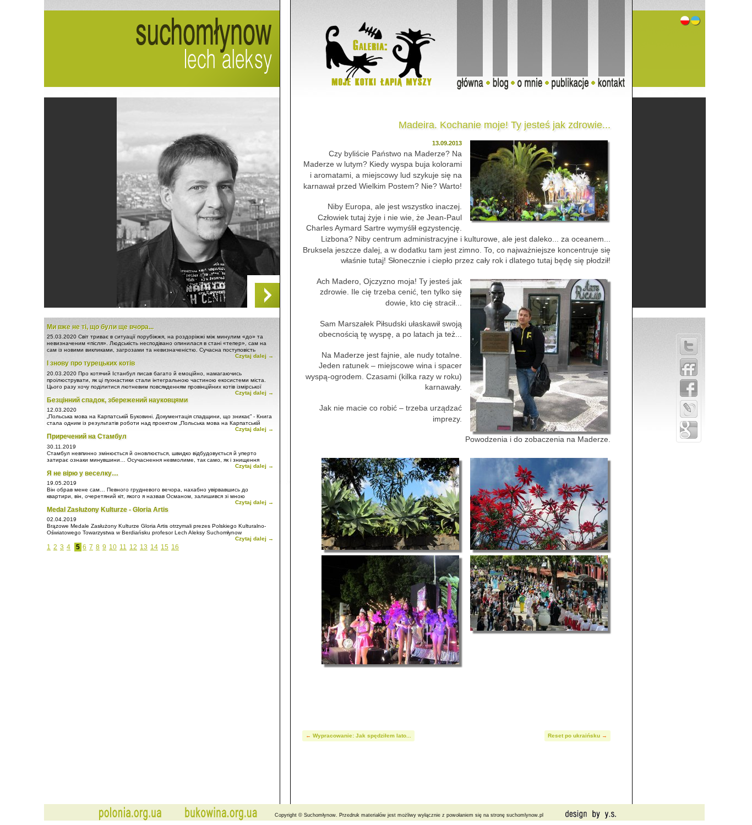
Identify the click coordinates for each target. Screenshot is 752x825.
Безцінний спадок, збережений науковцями (117, 400)
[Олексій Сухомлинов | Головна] (695, 22)
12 (133, 547)
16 (175, 547)
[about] (533, 86)
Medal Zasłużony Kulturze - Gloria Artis (107, 509)
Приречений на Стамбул (87, 436)
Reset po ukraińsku (574, 736)
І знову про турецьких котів (91, 363)
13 (144, 547)
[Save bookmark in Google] (688, 430)
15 (164, 547)
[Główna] (474, 86)
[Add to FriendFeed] (688, 367)
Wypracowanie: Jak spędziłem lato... (362, 736)
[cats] (358, 85)
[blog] (504, 86)
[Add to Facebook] (688, 388)
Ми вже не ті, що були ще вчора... (100, 327)
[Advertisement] (456, 692)
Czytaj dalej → (254, 356)
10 (113, 547)
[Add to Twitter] (688, 346)
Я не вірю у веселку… (82, 473)
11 (123, 547)
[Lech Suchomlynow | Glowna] (685, 22)
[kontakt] (615, 86)
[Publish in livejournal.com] (688, 409)
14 (154, 547)
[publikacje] (574, 86)
